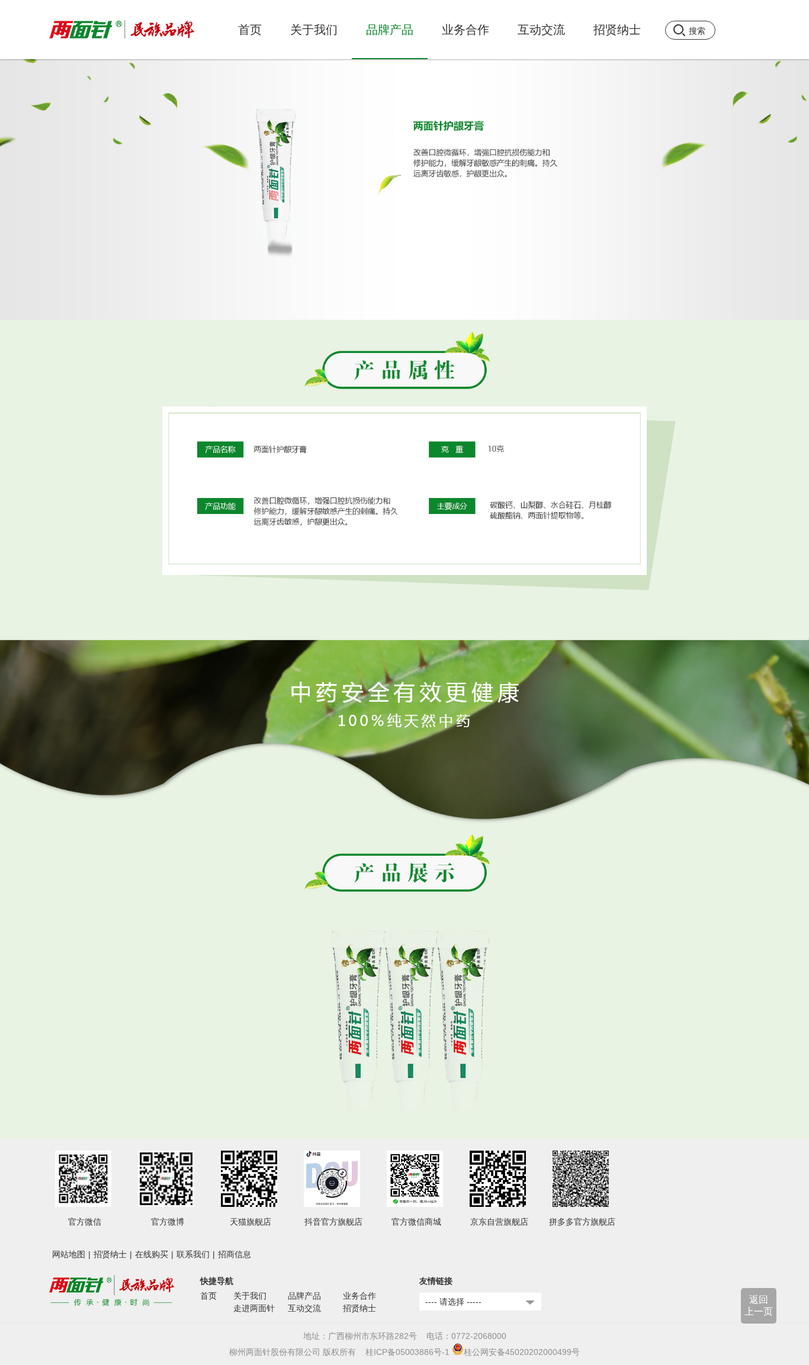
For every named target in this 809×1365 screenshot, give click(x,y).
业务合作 (359, 1295)
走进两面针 (254, 1308)
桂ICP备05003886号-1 (407, 1352)
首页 (250, 29)
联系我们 (193, 1254)
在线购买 (151, 1254)
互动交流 (304, 1308)
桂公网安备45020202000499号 (522, 1352)
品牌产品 (304, 1295)
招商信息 (234, 1254)
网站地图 (68, 1254)
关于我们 (250, 1295)
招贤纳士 (110, 1254)
